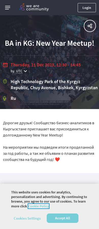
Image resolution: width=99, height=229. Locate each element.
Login (86, 7)
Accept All (62, 218)
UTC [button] (19, 71)
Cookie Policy (38, 206)
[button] (7, 7)
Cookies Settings (27, 218)
